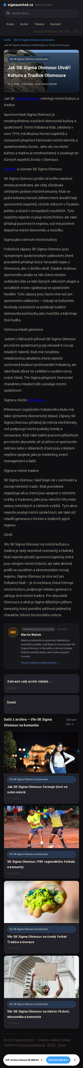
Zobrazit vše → (71, 722)
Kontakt (55, 24)
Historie (10, 169)
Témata (39, 24)
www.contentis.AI (33, 1045)
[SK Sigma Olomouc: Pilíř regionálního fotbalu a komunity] (41, 842)
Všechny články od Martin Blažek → (39, 662)
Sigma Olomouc (27, 98)
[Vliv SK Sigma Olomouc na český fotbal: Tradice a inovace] (41, 917)
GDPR (51, 1045)
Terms (61, 1045)
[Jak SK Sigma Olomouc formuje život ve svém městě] (41, 767)
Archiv (24, 24)
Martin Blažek (31, 635)
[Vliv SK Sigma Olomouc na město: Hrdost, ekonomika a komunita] (41, 992)
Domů (10, 24)
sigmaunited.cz (20, 5)
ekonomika (36, 400)
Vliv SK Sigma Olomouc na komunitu (34, 39)
